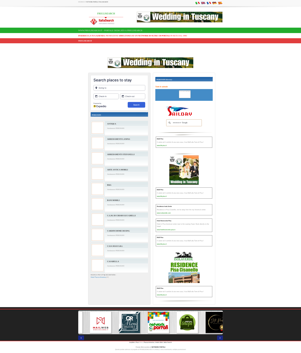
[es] (220, 3)
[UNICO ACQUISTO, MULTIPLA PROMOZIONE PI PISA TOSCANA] (150, 322)
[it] (197, 3)
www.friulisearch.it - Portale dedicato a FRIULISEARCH (110, 30)
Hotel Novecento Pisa (164, 221)
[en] (203, 3)
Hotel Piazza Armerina (98, 277)
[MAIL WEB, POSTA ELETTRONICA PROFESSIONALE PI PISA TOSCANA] (92, 322)
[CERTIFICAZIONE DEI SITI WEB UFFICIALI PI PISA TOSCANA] (208, 322)
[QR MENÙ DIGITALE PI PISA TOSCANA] (121, 322)
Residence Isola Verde (164, 206)
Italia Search (168, 342)
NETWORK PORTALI (158, 347)
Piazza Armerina (149, 342)
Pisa (137, 342)
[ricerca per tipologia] (184, 91)
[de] (214, 3)
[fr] (208, 3)
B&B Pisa (160, 139)
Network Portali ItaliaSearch (97, 2)
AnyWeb (132, 342)
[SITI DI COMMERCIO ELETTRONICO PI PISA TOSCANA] (179, 322)
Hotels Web (159, 342)
